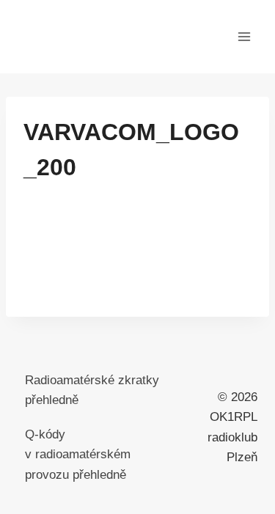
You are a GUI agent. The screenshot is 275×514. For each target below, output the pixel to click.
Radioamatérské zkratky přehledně (92, 390)
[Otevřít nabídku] (243, 36)
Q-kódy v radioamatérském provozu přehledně (78, 454)
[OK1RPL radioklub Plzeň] (91, 36)
